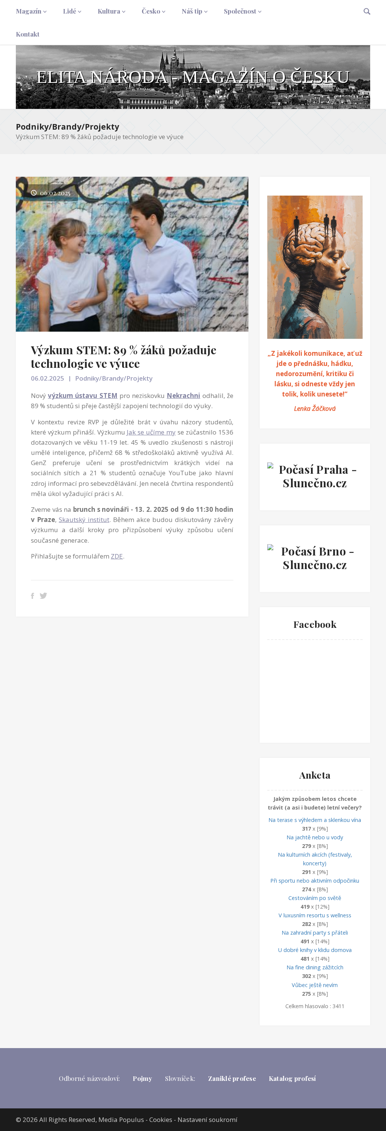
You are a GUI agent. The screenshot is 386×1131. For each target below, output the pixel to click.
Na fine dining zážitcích (314, 967)
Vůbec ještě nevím (315, 985)
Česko (151, 11)
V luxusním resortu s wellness (315, 915)
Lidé (69, 11)
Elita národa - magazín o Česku (193, 77)
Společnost (240, 11)
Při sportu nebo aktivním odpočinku (314, 880)
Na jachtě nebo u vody (314, 837)
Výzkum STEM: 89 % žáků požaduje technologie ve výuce (123, 356)
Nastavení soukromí (207, 1119)
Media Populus (121, 1119)
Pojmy (142, 1078)
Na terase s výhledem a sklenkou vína (314, 819)
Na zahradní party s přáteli (315, 932)
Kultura (109, 11)
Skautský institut (84, 519)
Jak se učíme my (151, 432)
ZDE (117, 556)
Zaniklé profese (232, 1078)
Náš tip (192, 11)
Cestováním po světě (314, 897)
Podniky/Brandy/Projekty (67, 126)
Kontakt (28, 34)
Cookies (160, 1119)
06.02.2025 (47, 378)
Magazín (28, 11)
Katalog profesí (292, 1078)
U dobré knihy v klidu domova (315, 949)
